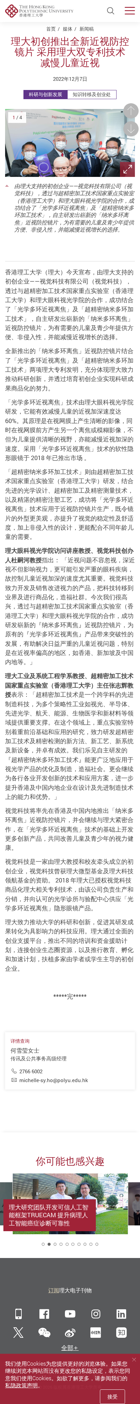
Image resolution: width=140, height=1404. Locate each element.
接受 (112, 1396)
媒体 (67, 28)
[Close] (134, 1359)
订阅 (53, 1290)
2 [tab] (49, 1244)
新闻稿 (87, 28)
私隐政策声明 (21, 1385)
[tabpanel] (70, 1212)
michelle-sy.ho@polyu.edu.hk (53, 1080)
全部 (67, 1348)
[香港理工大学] (39, 10)
